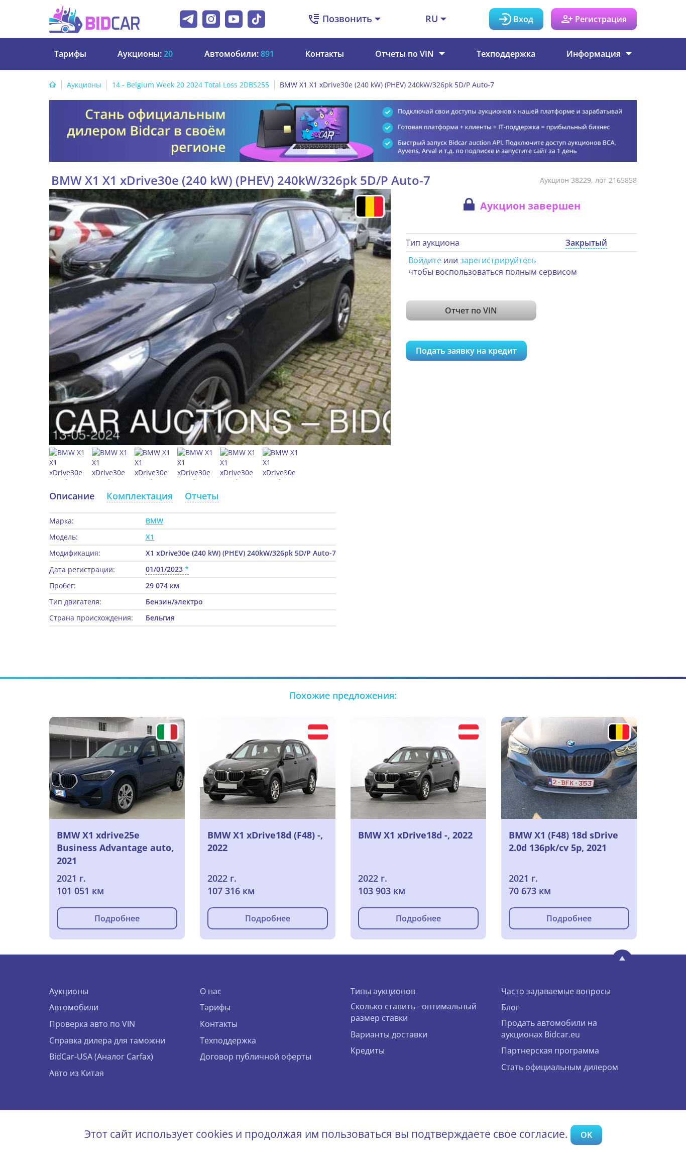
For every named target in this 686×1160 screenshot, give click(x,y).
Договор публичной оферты (255, 1056)
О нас (210, 991)
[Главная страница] (52, 84)
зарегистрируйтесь (498, 260)
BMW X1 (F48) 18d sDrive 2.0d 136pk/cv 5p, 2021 (563, 841)
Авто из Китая (76, 1073)
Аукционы (84, 84)
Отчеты (202, 496)
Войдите (424, 260)
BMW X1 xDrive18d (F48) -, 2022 (265, 841)
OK (586, 1134)
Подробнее (117, 918)
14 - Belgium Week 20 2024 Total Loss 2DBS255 (190, 84)
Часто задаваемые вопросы (556, 991)
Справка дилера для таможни (107, 1040)
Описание (71, 496)
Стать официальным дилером (559, 1067)
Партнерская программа (550, 1050)
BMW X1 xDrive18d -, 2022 (415, 835)
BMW (154, 520)
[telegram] (188, 19)
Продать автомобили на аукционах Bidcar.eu (549, 1028)
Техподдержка (506, 53)
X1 (150, 537)
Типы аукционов (383, 991)
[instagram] (211, 19)
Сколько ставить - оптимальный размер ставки (414, 1012)
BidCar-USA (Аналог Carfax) (101, 1056)
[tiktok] (256, 19)
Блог (510, 1007)
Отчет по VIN (471, 310)
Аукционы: (145, 53)
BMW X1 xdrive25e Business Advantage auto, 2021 (115, 848)
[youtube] (234, 19)
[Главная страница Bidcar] (94, 19)
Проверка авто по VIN (92, 1023)
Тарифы (70, 53)
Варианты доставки (389, 1034)
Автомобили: (239, 53)
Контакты (324, 53)
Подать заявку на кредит (466, 350)
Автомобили (73, 1007)
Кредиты (368, 1050)
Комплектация (139, 496)
